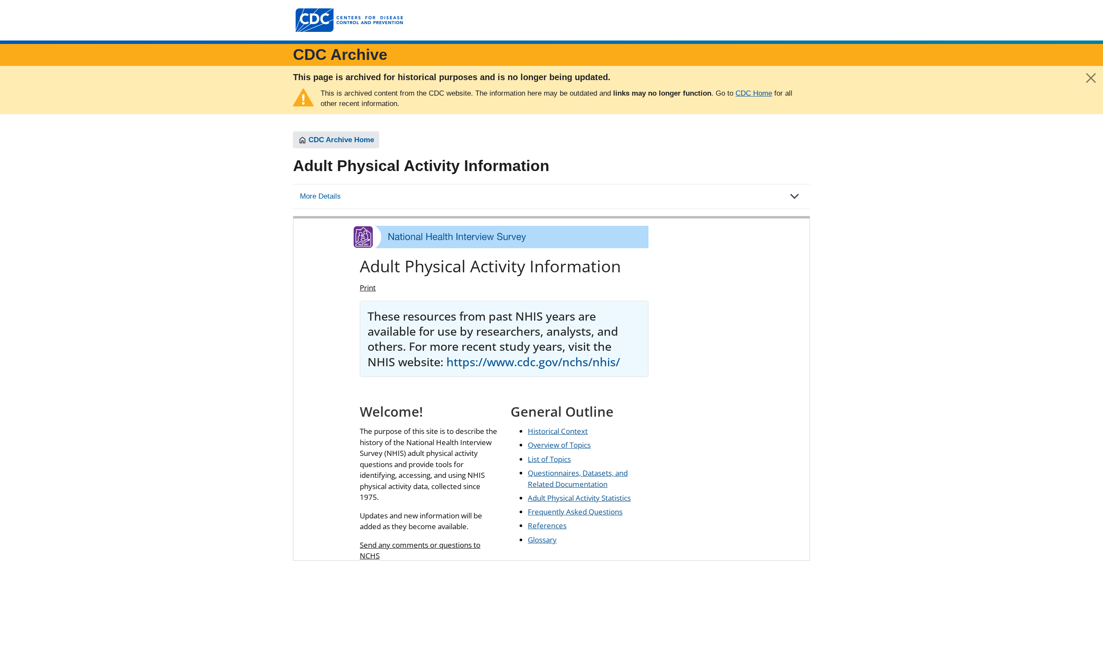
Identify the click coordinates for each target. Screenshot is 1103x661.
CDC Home (753, 93)
